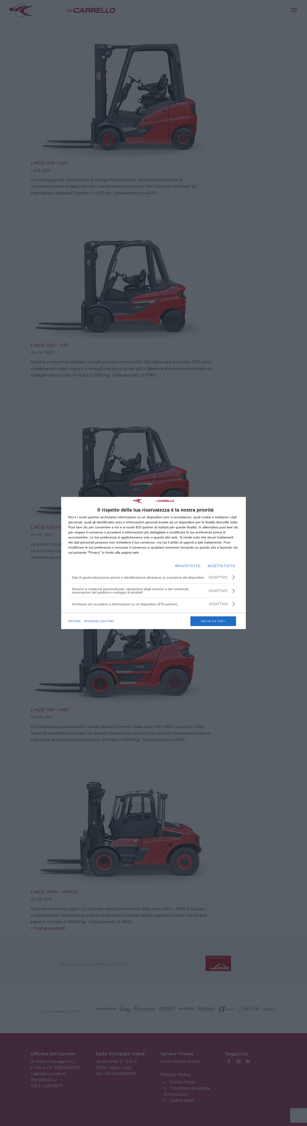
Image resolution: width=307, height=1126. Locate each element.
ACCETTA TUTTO (221, 566)
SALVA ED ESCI (213, 621)
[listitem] (153, 603)
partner (74, 621)
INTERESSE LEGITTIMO (99, 621)
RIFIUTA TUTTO (187, 566)
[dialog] (153, 563)
